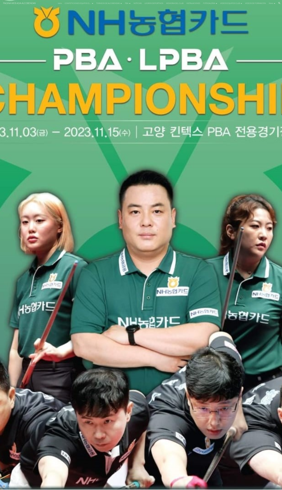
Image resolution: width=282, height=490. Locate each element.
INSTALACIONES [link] (193, 3)
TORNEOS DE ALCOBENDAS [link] (108, 3)
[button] (279, 3)
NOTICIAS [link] (138, 3)
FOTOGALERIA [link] (209, 3)
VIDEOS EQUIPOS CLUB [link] (230, 3)
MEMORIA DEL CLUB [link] (175, 3)
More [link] (271, 3)
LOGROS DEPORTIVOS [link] (154, 3)
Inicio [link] (60, 3)
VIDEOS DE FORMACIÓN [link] (255, 3)
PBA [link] (126, 3)
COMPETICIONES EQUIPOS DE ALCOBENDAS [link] (78, 3)
